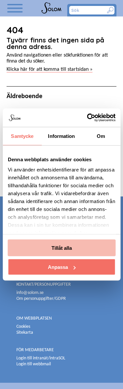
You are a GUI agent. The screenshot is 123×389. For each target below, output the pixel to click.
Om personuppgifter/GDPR (41, 298)
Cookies (23, 326)
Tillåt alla (61, 247)
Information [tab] (61, 136)
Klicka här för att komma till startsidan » (49, 69)
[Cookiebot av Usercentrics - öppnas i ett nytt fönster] (87, 118)
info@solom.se (30, 292)
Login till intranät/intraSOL (40, 358)
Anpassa (58, 267)
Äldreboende (24, 96)
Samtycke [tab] (22, 136)
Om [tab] (101, 136)
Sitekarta (24, 332)
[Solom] (52, 8)
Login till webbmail (33, 364)
